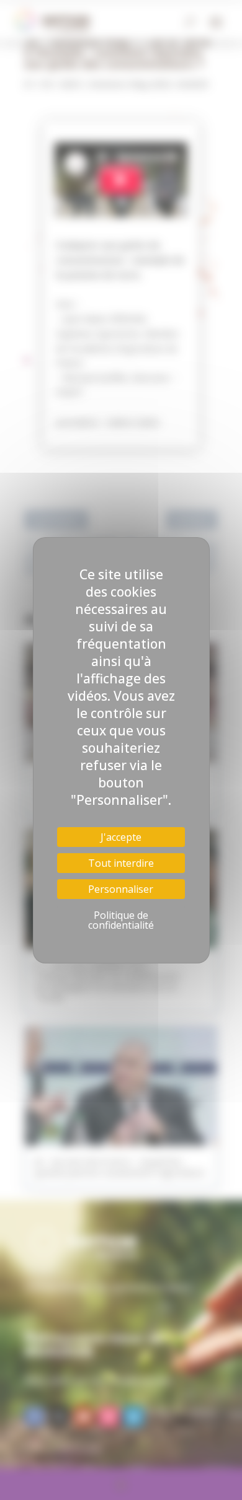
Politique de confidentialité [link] (121, 920)
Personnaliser (120, 889)
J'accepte (121, 837)
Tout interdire (121, 863)
